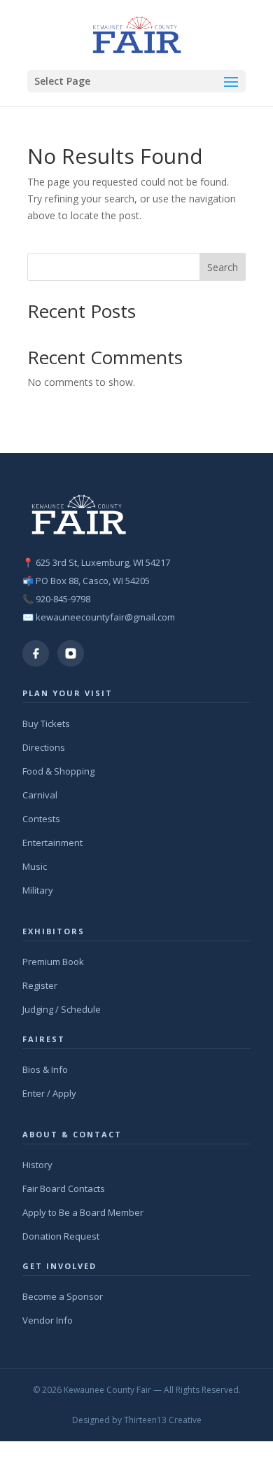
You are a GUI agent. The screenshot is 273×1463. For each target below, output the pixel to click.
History (37, 1164)
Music (34, 866)
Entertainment (52, 842)
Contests (41, 818)
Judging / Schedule (61, 1009)
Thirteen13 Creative (163, 1420)
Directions (43, 747)
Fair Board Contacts (63, 1188)
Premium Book (53, 961)
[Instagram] (70, 653)
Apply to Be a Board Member (83, 1212)
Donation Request (60, 1236)
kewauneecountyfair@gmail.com (105, 617)
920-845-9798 (63, 598)
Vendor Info (47, 1320)
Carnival (39, 795)
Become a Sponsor (62, 1296)
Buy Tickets (46, 723)
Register (39, 985)
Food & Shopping (58, 771)
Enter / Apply (49, 1093)
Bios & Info (45, 1069)
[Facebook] (35, 653)
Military (37, 890)
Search (222, 267)
